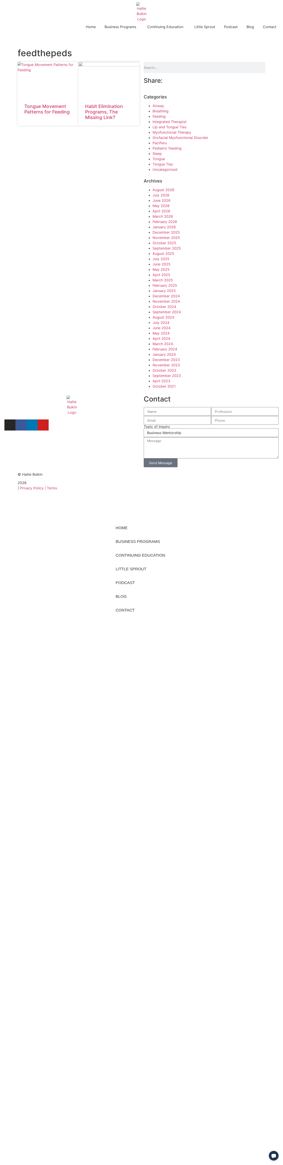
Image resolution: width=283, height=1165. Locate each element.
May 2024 (161, 333)
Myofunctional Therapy (172, 132)
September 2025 (167, 248)
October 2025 (164, 243)
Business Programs (120, 27)
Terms (52, 488)
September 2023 (167, 375)
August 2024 (163, 317)
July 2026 (161, 195)
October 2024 (164, 306)
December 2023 (166, 360)
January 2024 (164, 354)
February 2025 (165, 285)
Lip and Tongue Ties (169, 127)
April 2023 (161, 381)
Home (91, 27)
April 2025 (161, 275)
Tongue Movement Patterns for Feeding (47, 109)
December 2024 (166, 296)
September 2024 (167, 312)
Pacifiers (160, 143)
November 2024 (166, 301)
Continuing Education (165, 27)
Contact (269, 27)
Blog (250, 27)
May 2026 (161, 206)
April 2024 (161, 338)
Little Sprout (204, 27)
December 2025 (166, 232)
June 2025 (161, 264)
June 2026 (161, 200)
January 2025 (164, 290)
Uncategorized (165, 169)
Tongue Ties (163, 164)
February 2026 (165, 221)
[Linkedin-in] (32, 425)
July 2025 (161, 259)
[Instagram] (9, 425)
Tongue (159, 159)
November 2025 (166, 237)
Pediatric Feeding (167, 148)
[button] (274, 1156)
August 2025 (163, 253)
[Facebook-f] (21, 425)
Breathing (160, 111)
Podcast (231, 27)
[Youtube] (43, 425)
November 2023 (166, 365)
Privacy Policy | (33, 488)
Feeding (159, 116)
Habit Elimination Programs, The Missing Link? (104, 112)
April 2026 (161, 211)
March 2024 (163, 344)
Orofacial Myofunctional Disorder (180, 137)
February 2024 (165, 349)
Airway (158, 106)
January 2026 (164, 227)
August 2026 (163, 190)
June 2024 (161, 328)
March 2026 (163, 216)
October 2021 (164, 386)
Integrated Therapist (170, 121)
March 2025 (163, 280)
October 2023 (164, 370)
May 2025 (161, 269)
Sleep (157, 153)
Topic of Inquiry (157, 426)
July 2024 (161, 322)
